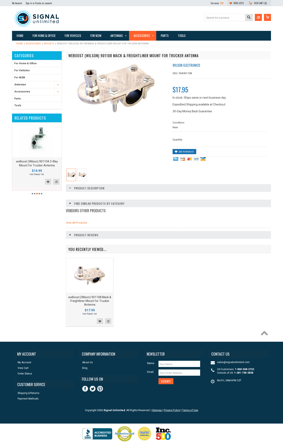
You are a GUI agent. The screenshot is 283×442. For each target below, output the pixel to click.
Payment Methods (28, 399)
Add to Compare (56, 182)
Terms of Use (190, 410)
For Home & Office (25, 63)
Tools (17, 105)
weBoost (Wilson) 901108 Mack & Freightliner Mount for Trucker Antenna (89, 301)
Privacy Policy (172, 410)
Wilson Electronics (186, 65)
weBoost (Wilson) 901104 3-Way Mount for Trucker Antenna (37, 163)
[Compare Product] (258, 17)
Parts (17, 99)
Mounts (49, 43)
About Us (87, 362)
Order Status (25, 373)
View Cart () (260, 3)
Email (150, 372)
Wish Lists (238, 3)
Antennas (20, 84)
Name (150, 363)
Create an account (43, 3)
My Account (17, 3)
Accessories (33, 43)
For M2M (19, 77)
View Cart (23, 368)
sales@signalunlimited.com (233, 362)
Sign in (29, 3)
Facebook (85, 389)
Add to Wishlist (48, 182)
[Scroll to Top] (265, 334)
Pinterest (100, 389)
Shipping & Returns (28, 393)
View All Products (76, 223)
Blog (84, 368)
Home (19, 43)
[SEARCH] (249, 17)
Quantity (177, 140)
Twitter (93, 389)
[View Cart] (267, 17)
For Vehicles (22, 70)
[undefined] (115, 112)
